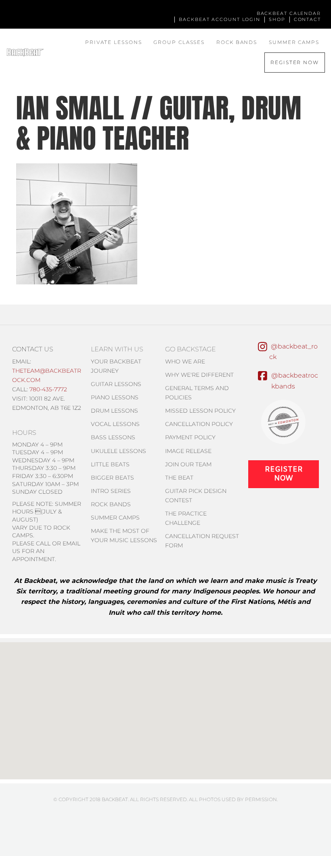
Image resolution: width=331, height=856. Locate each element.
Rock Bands (236, 42)
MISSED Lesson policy (200, 410)
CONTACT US (32, 349)
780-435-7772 (48, 389)
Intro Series (111, 491)
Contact (307, 19)
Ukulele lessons (118, 451)
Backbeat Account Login (219, 19)
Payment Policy (190, 437)
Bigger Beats (112, 477)
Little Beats (110, 464)
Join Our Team (188, 464)
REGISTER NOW (294, 62)
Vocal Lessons (115, 424)
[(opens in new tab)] (283, 421)
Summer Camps (294, 42)
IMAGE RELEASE (188, 451)
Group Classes (179, 42)
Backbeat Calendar (289, 13)
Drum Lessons (114, 410)
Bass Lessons (113, 437)
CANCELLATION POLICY (199, 424)
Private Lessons (113, 42)
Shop (277, 19)
